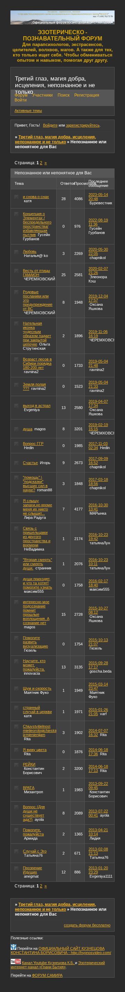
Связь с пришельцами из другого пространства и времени (36, 536)
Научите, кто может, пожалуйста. (34, 665)
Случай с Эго (35, 851)
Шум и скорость (37, 688)
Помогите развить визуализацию (35, 642)
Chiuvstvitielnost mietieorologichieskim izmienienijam (41, 730)
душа (27, 429)
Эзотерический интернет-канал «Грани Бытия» (58, 965)
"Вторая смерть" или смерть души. (37, 564)
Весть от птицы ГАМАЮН (36, 272)
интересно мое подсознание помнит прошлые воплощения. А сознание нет (36, 612)
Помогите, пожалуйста (33, 832)
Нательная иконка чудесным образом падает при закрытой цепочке (37, 333)
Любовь (29, 251)
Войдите (50, 125)
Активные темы (28, 110)
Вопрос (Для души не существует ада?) (34, 813)
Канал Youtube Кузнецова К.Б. (48, 963)
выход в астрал (36, 405)
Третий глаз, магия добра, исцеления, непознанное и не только (55, 139)
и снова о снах (36, 197)
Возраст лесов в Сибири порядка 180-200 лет (37, 363)
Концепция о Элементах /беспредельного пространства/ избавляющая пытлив (37, 224)
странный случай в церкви (37, 709)
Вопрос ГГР (33, 443)
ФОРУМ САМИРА (47, 975)
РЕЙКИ (29, 764)
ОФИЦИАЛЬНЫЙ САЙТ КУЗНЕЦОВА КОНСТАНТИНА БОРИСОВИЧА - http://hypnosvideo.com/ (61, 950)
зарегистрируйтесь (83, 125)
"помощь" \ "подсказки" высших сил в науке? (35, 483)
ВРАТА (28, 788)
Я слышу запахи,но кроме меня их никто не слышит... (37, 507)
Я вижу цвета (35, 750)
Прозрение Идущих (32, 870)
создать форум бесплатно (87, 925)
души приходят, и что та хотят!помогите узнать (37, 583)
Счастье (30, 463)
